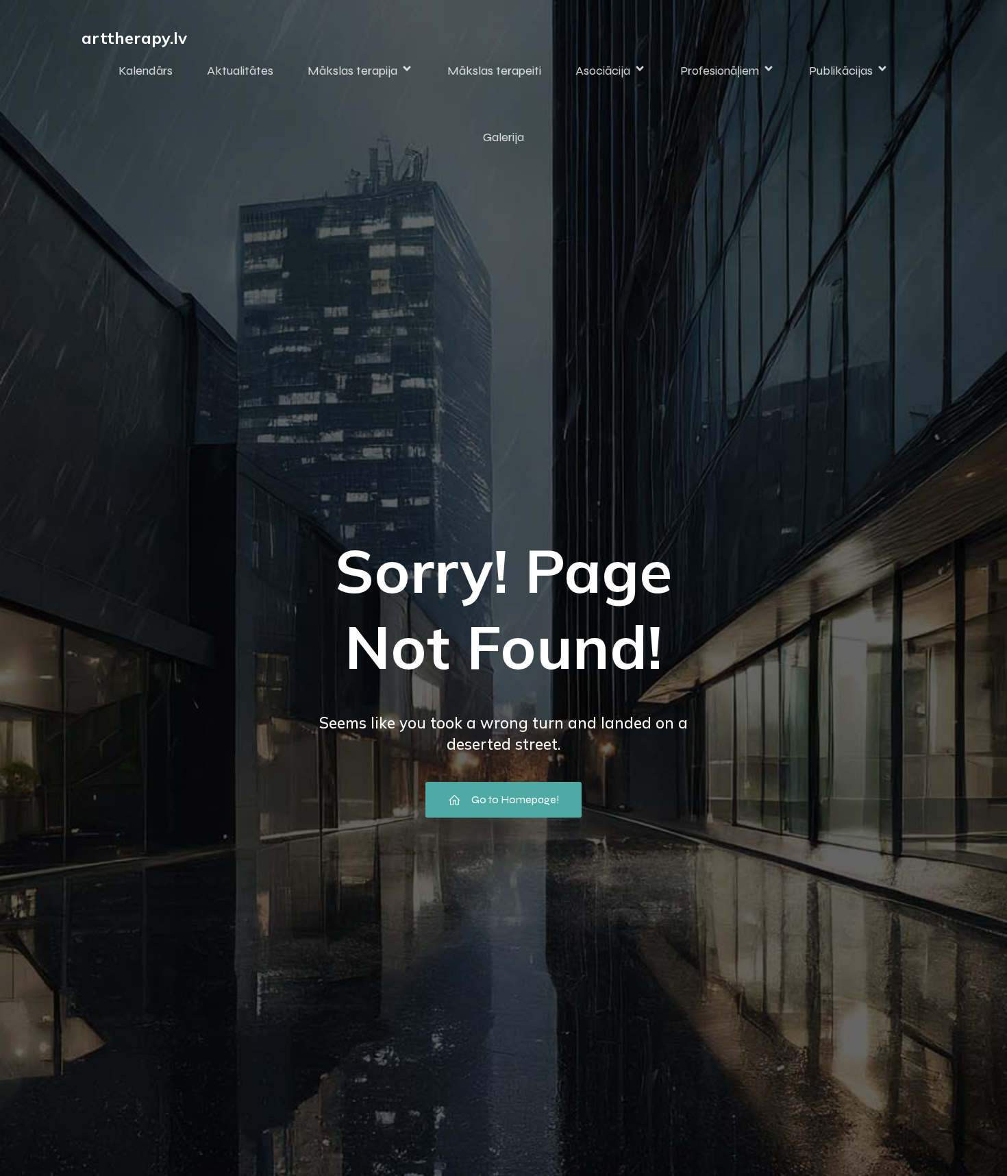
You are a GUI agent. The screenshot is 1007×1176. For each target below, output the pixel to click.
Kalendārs (146, 70)
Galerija (503, 137)
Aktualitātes (240, 70)
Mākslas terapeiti (494, 70)
